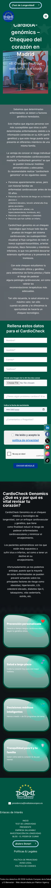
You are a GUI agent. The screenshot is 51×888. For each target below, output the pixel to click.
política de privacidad (25, 440)
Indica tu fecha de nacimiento (16, 405)
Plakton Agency (42, 882)
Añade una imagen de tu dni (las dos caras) (22, 378)
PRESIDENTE (25, 827)
